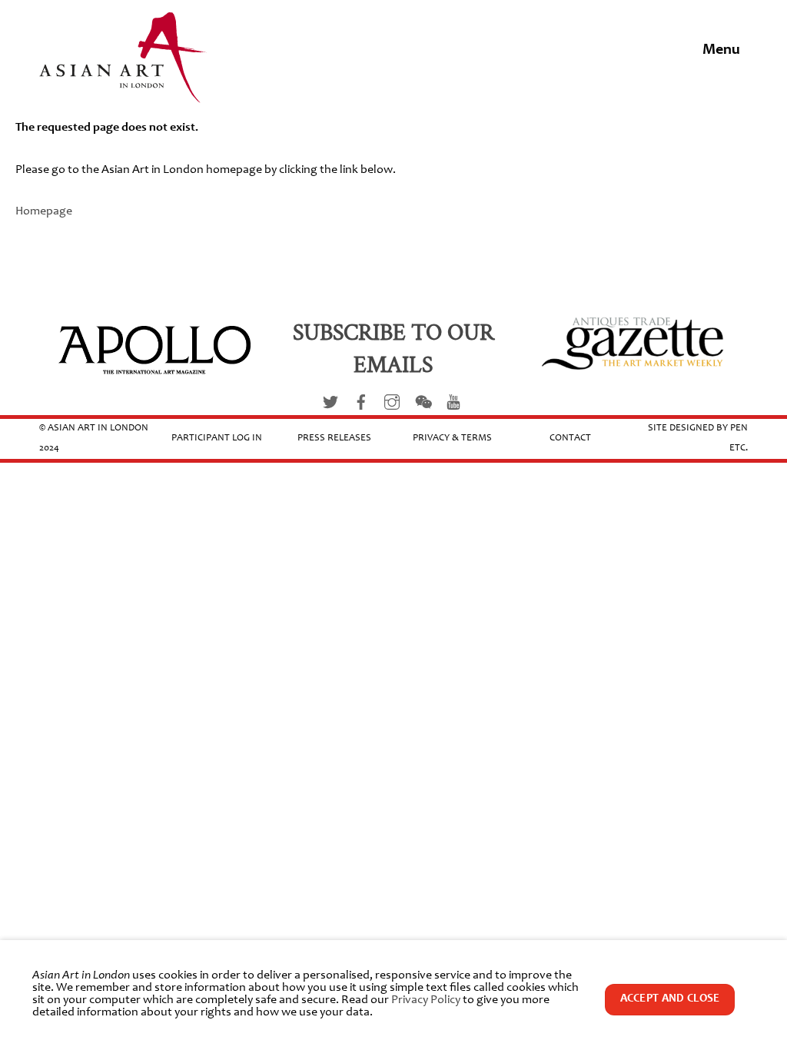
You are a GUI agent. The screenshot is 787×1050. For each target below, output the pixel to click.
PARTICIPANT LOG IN (216, 439)
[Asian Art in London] (123, 94)
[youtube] (453, 402)
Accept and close (670, 999)
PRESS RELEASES (334, 439)
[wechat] (423, 402)
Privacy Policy (425, 1000)
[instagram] (392, 402)
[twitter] (330, 402)
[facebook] (361, 402)
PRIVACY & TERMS (452, 439)
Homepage (43, 211)
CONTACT (570, 439)
